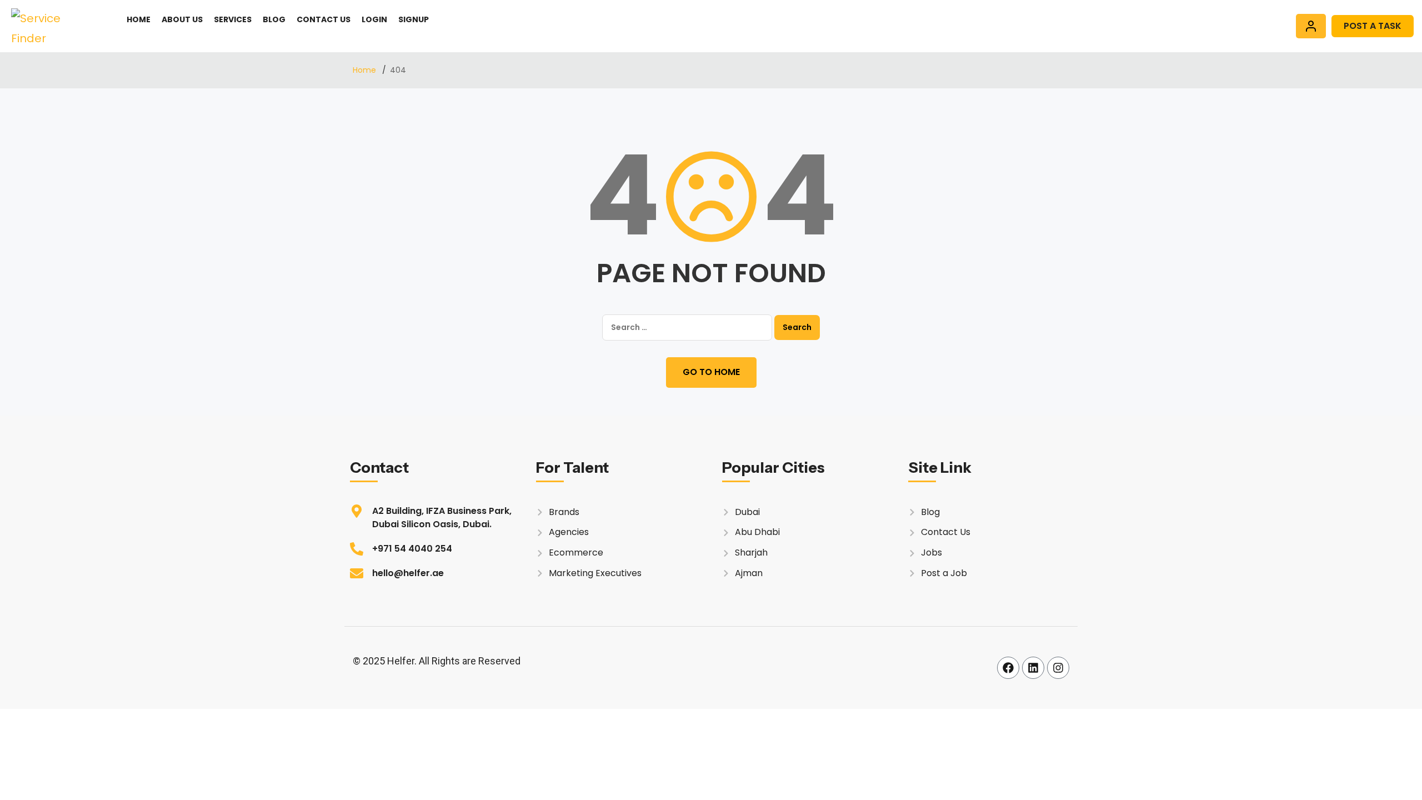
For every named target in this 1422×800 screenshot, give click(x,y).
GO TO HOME (711, 372)
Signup (413, 19)
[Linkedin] (1033, 668)
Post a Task (1372, 25)
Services (233, 19)
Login (374, 19)
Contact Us (324, 19)
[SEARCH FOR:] (687, 327)
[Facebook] (1008, 668)
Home (139, 19)
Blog (274, 19)
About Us (182, 19)
